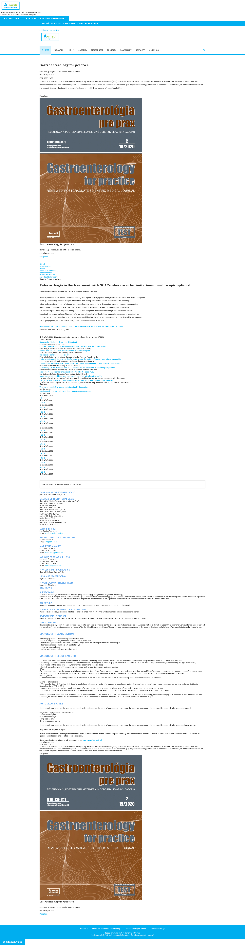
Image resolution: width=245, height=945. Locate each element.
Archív (42, 268)
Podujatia (58, 50)
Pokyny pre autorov (47, 275)
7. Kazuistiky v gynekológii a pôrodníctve (80, 23)
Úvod (46, 50)
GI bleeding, (64, 326)
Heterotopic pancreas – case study (54, 355)
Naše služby (125, 50)
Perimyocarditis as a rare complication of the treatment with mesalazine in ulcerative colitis (76, 380)
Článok (42, 264)
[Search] (204, 50)
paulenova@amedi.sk (54, 533)
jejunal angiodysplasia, (49, 326)
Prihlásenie (44, 30)
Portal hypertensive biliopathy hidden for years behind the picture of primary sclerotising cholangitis (80, 359)
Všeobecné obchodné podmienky (106, 929)
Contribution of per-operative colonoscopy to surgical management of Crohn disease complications (81, 363)
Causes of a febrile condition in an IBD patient (58, 342)
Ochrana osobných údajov (135, 929)
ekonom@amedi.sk (53, 565)
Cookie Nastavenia (12, 942)
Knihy (71, 50)
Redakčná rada (46, 273)
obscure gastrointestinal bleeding (111, 326)
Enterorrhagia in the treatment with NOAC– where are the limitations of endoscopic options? (77, 368)
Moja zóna (154, 50)
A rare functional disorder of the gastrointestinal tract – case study (67, 372)
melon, (72, 326)
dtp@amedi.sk (51, 542)
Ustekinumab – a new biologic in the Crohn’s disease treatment (65, 391)
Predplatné (44, 256)
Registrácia (54, 30)
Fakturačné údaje (158, 929)
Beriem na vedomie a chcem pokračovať (46, 18)
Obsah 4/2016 (45, 266)
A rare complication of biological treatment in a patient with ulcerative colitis (71, 376)
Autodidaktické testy (48, 277)
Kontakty (140, 50)
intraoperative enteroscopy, (86, 326)
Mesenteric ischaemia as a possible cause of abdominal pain (65, 351)
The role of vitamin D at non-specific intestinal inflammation (64, 387)
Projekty (111, 50)
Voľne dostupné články (49, 270)
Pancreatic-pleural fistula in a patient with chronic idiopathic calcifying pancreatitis (73, 346)
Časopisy (82, 50)
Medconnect (97, 50)
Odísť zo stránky (12, 18)
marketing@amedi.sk (54, 553)
